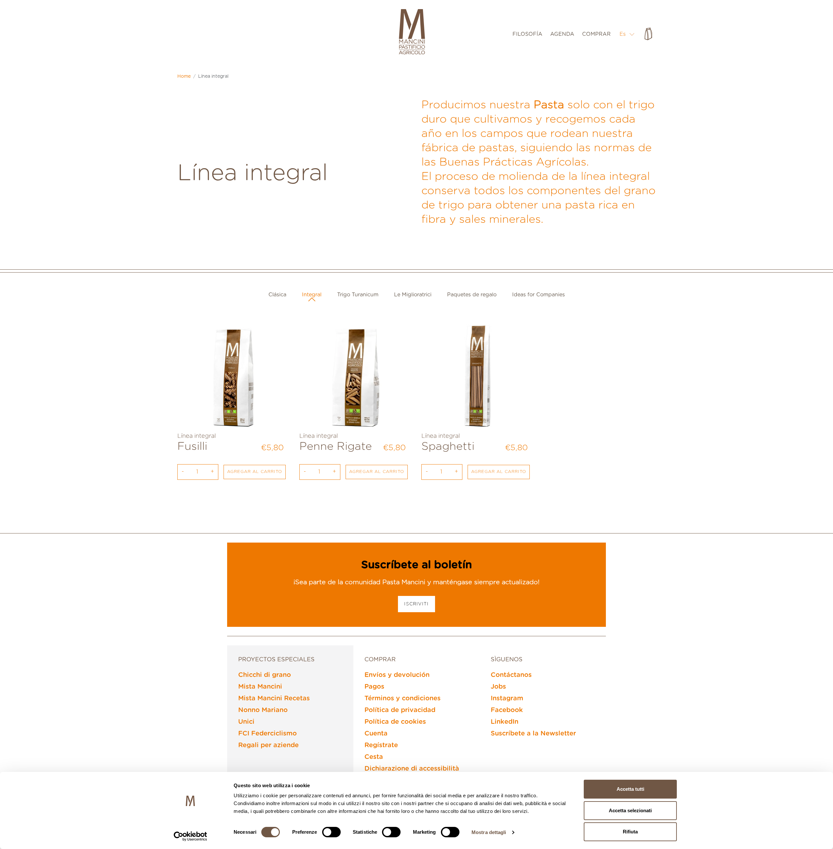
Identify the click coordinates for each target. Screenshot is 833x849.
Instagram (507, 698)
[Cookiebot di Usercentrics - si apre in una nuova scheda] (190, 836)
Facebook (507, 710)
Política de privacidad (399, 710)
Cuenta (376, 733)
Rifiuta (630, 831)
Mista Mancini (260, 686)
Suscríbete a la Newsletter (533, 733)
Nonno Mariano (263, 710)
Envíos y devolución (397, 675)
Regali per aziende (268, 745)
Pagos (374, 686)
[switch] (331, 832)
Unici (246, 722)
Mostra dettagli (488, 832)
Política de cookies (395, 722)
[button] (627, 34)
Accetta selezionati (630, 810)
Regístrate (381, 745)
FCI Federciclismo (267, 733)
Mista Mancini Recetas (274, 698)
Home (184, 76)
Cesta (373, 757)
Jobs (498, 686)
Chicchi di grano (264, 675)
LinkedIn (504, 722)
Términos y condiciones (402, 698)
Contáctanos (511, 675)
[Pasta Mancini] (412, 32)
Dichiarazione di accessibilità (411, 768)
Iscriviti (416, 604)
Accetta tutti (630, 789)
